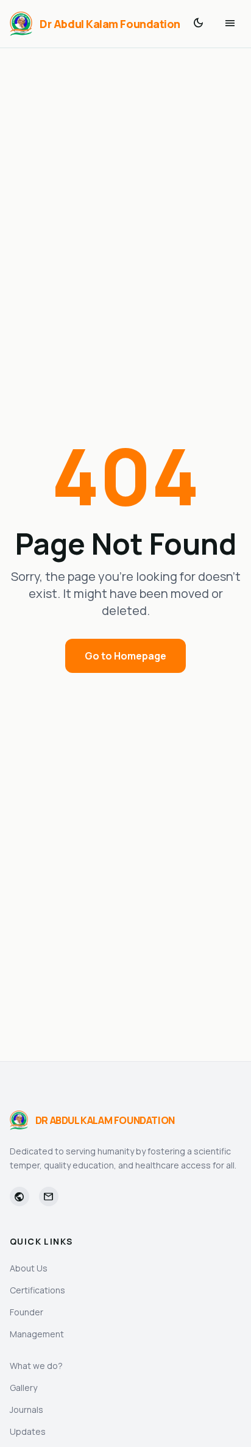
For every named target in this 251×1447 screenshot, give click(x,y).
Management (37, 1334)
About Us (29, 1268)
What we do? (36, 1365)
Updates (28, 1431)
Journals (26, 1409)
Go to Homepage (125, 656)
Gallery (23, 1387)
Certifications (37, 1290)
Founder (26, 1312)
